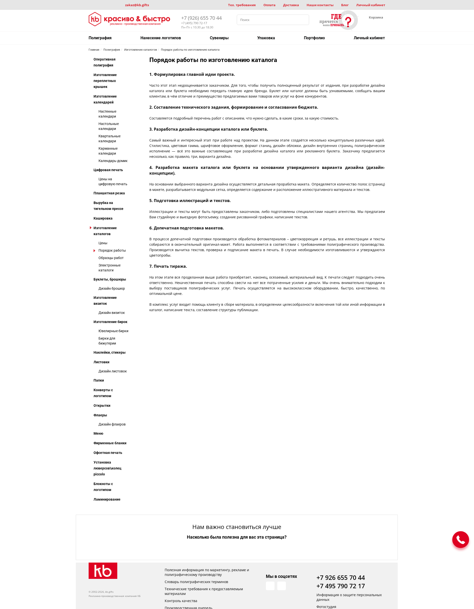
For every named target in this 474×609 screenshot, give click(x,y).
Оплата (269, 5)
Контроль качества (181, 600)
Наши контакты (320, 5)
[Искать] (304, 20)
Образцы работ (111, 258)
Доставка (291, 5)
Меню (98, 433)
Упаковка (266, 38)
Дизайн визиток (112, 313)
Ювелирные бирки (113, 331)
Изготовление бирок (110, 322)
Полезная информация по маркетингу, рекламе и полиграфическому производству (207, 572)
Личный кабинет (370, 5)
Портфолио (314, 38)
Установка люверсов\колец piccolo (107, 468)
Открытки (102, 405)
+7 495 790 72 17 (340, 586)
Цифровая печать (108, 170)
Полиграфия (100, 38)
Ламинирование (107, 499)
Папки (99, 380)
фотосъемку (208, 217)
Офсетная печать (108, 453)
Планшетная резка (109, 193)
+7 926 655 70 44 (340, 577)
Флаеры (100, 415)
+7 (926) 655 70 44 (201, 18)
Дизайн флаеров (112, 424)
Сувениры (219, 38)
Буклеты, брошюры (110, 279)
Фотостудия (326, 606)
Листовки (101, 362)
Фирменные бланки (110, 443)
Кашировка (103, 218)
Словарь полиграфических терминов (196, 581)
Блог (345, 5)
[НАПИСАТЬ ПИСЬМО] (460, 539)
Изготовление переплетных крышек (105, 81)
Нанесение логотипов (160, 38)
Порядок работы (112, 250)
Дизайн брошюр (112, 288)
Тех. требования (242, 5)
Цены (103, 243)
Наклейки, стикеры (110, 352)
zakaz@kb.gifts (137, 5)
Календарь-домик (113, 161)
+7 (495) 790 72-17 (194, 23)
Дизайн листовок (113, 371)
